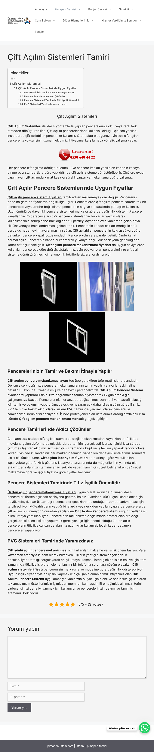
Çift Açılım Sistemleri (26, 83)
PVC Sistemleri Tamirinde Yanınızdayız (45, 104)
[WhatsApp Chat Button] (144, 727)
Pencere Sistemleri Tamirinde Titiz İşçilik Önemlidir (52, 100)
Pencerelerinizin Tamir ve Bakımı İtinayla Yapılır (49, 92)
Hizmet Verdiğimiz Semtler (119, 20)
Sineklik (124, 9)
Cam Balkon (43, 20)
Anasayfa (41, 9)
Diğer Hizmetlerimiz (76, 20)
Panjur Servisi (97, 9)
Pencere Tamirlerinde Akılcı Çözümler (44, 96)
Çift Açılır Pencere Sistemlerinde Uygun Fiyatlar (47, 88)
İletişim (40, 31)
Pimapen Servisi (65, 9)
